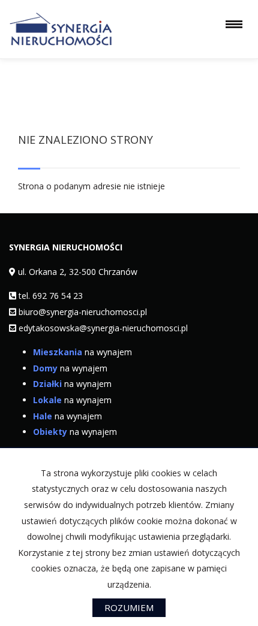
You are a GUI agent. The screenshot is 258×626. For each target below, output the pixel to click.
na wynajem (82, 352)
